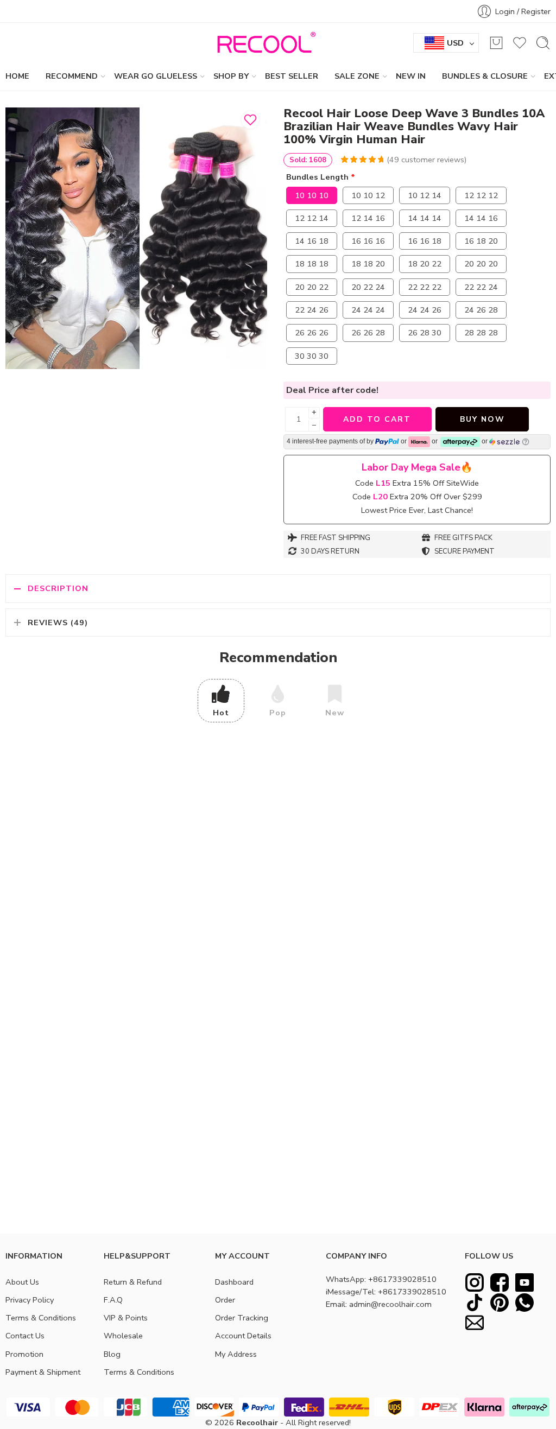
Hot (221, 712)
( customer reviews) (426, 159)
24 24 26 (424, 309)
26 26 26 (311, 332)
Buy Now (482, 419)
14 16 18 (311, 241)
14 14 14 (424, 218)
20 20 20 (481, 263)
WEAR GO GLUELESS (155, 76)
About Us (22, 1281)
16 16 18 (424, 241)
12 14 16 (368, 218)
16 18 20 (481, 241)
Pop (277, 712)
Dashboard (234, 1281)
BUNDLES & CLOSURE (485, 76)
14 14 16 (481, 218)
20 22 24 (368, 287)
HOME (17, 76)
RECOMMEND (72, 76)
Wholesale (123, 1335)
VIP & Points (126, 1317)
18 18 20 (368, 263)
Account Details (243, 1335)
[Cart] (496, 42)
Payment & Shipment (42, 1372)
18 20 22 (424, 263)
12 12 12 (481, 195)
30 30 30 (311, 356)
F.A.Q (113, 1299)
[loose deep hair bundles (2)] (136, 238)
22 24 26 (311, 309)
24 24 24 (368, 309)
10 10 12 (368, 195)
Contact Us (25, 1335)
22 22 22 (424, 287)
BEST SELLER (291, 76)
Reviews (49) (58, 622)
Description (58, 588)
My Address (236, 1354)
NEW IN (411, 76)
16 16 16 (368, 241)
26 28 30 (424, 332)
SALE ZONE (357, 76)
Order (225, 1299)
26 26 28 (368, 332)
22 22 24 (481, 287)
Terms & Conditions (40, 1317)
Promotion (24, 1354)
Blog (112, 1354)
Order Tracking (241, 1317)
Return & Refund (133, 1281)
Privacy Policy (29, 1299)
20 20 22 (311, 287)
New (334, 712)
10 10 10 (311, 195)
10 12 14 (424, 195)
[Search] (543, 42)
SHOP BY (231, 76)
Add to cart (377, 419)
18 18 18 (311, 263)
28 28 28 (481, 332)
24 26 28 (481, 309)
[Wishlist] (250, 120)
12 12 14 (311, 218)
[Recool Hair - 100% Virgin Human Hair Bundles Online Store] (263, 43)
